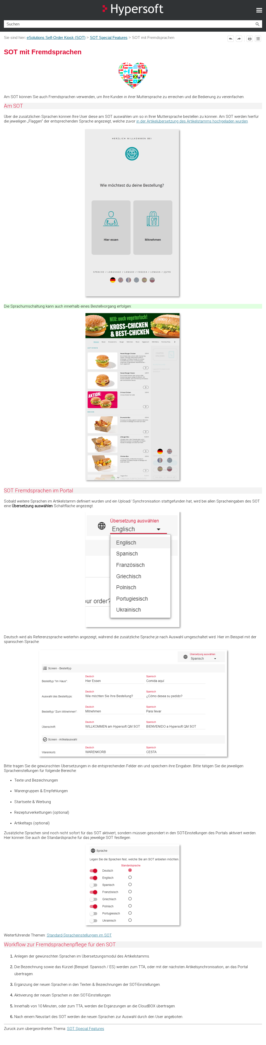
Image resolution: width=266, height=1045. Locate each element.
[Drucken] (250, 39)
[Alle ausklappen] (258, 39)
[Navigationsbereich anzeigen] (259, 10)
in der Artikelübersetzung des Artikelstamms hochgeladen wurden (192, 121)
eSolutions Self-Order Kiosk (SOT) (56, 38)
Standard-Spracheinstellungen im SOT (79, 935)
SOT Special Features (109, 38)
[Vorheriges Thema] (231, 39)
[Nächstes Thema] (239, 39)
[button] (257, 24)
